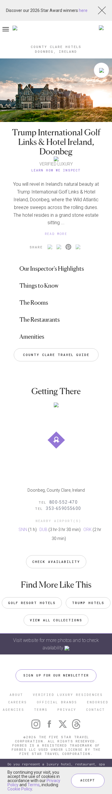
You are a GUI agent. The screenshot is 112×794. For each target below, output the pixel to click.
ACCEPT (87, 780)
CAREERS (17, 702)
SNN (23, 529)
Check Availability (56, 561)
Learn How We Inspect (56, 170)
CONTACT (95, 709)
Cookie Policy (19, 789)
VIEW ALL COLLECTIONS (56, 620)
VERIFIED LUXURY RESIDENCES (68, 694)
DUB (43, 529)
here (83, 10)
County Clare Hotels (56, 46)
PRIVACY (66, 709)
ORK (87, 529)
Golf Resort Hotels (32, 602)
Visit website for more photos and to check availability (56, 644)
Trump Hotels (88, 602)
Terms (33, 784)
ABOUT (16, 694)
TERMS (40, 709)
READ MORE (56, 233)
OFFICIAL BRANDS (57, 702)
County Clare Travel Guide (56, 354)
